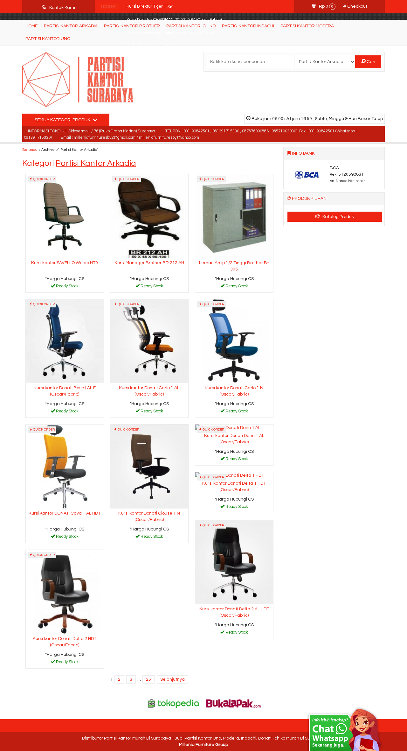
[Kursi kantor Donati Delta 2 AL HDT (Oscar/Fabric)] (234, 562)
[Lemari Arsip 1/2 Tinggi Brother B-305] (234, 216)
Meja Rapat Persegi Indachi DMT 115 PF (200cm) (170, 33)
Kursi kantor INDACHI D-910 (152, 100)
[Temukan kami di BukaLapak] (233, 703)
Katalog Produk (337, 216)
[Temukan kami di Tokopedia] (173, 703)
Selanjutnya (172, 679)
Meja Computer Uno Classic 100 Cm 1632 (164, 73)
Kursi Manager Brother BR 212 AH (149, 263)
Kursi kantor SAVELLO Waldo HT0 (64, 263)
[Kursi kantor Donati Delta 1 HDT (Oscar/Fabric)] (229, 475)
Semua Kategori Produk (63, 120)
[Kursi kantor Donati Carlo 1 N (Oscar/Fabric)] (234, 341)
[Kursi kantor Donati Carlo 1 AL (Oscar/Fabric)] (149, 341)
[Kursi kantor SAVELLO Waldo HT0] (65, 216)
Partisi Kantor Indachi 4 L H (151, 47)
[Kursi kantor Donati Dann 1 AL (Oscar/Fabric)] (227, 427)
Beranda (30, 149)
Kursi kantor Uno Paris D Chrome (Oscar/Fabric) (169, 87)
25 (148, 679)
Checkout (356, 6)
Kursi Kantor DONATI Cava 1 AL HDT (64, 513)
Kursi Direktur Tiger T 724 (151, 6)
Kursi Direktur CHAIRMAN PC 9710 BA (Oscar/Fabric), (175, 20)
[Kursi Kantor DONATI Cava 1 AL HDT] (65, 466)
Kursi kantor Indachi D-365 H (153, 60)
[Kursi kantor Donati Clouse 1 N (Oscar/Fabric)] (149, 466)
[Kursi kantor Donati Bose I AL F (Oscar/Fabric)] (65, 341)
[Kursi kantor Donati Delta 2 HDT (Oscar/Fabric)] (65, 591)
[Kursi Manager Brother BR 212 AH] (149, 216)
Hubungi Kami (66, 287)
